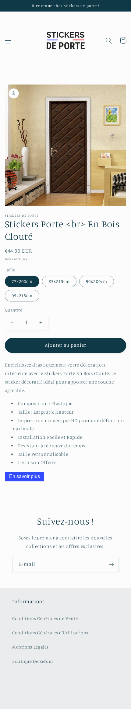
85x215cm (59, 281)
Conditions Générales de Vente (45, 618)
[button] (8, 40)
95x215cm (22, 295)
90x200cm (96, 281)
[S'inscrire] (111, 564)
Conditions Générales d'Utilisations (50, 632)
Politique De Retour (33, 661)
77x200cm (22, 281)
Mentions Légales (30, 646)
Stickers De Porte (72, 705)
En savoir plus (24, 476)
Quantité (13, 310)
